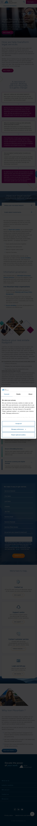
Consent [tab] (6, 394)
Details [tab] (18, 394)
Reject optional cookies (18, 435)
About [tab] (30, 394)
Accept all (18, 423)
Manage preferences (17, 429)
